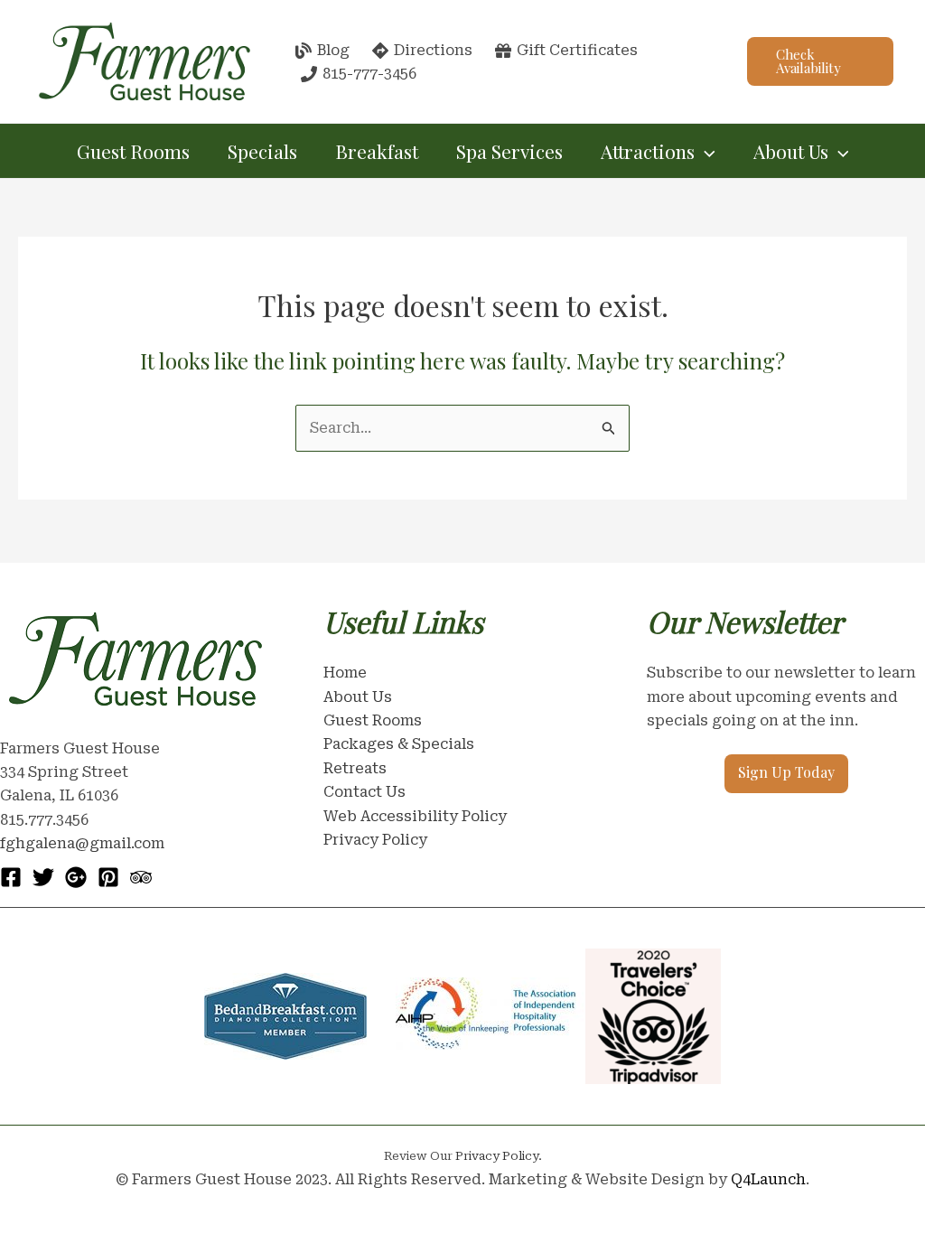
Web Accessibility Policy (415, 816)
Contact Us (364, 791)
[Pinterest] (108, 877)
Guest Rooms (133, 151)
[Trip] (141, 877)
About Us (357, 697)
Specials (262, 151)
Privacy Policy (375, 839)
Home (345, 672)
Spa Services (509, 151)
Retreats (355, 768)
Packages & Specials (398, 744)
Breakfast (376, 151)
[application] (705, 151)
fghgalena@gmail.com (82, 843)
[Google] (76, 877)
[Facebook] (11, 877)
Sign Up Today (786, 771)
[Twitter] (43, 877)
